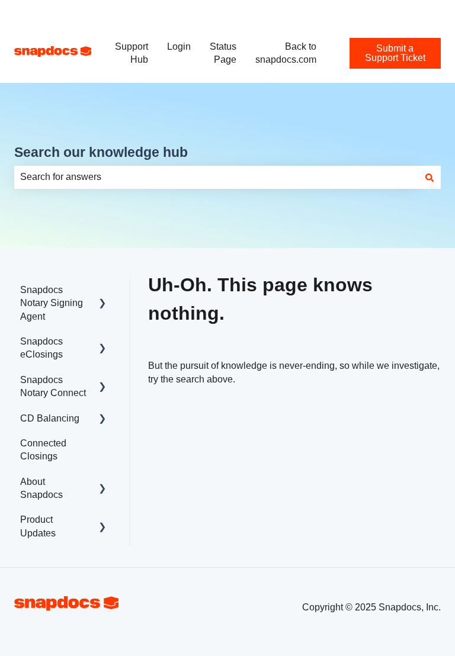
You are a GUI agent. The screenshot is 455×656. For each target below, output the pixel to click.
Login (179, 46)
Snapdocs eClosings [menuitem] (41, 347)
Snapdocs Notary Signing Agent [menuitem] (51, 303)
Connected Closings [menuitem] (43, 449)
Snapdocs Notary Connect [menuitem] (53, 386)
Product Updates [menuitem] (38, 526)
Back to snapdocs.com (285, 53)
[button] (102, 291)
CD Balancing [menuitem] (49, 418)
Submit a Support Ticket (391, 12)
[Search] (429, 177)
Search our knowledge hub (101, 152)
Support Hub (131, 53)
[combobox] (216, 177)
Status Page (223, 53)
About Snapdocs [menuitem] (41, 488)
